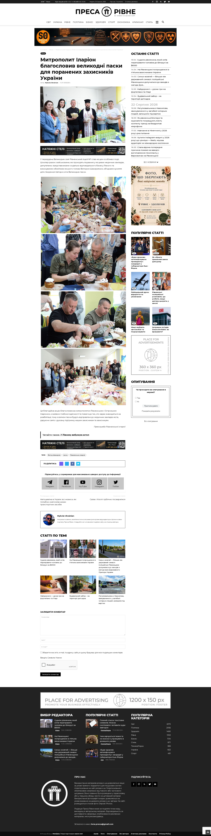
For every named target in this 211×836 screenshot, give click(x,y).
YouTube (83, 486)
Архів (96, 834)
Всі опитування (151, 421)
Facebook (66, 486)
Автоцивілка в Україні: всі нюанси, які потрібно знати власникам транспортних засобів (58, 502)
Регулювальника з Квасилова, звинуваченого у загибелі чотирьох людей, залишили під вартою (149, 111)
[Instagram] (157, 1)
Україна (57, 22)
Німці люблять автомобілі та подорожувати (138, 329)
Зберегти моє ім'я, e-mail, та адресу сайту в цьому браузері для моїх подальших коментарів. (82, 653)
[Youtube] (169, 1)
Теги (103, 834)
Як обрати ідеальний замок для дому (160, 259)
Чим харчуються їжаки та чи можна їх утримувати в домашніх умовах (112, 738)
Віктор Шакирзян (54, 455)
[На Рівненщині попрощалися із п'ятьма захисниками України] (82, 549)
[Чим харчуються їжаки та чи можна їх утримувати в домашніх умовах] (92, 739)
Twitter (116, 486)
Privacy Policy (165, 834)
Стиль (149, 22)
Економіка (123, 22)
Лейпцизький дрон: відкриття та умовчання (140, 294)
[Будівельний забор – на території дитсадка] (82, 585)
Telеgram (50, 486)
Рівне (67, 22)
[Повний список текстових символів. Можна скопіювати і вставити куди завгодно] (92, 723)
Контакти (153, 834)
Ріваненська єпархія (77, 455)
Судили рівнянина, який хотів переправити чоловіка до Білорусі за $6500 (52, 562)
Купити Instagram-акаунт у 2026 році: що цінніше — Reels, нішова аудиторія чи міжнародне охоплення (150, 140)
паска (65, 455)
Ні (138, 402)
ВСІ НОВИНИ (150, 162)
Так (138, 398)
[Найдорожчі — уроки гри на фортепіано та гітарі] (53, 585)
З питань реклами (131, 2)
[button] (157, 22)
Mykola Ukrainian (51, 83)
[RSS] (161, 1)
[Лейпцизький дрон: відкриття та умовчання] (140, 281)
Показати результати (151, 411)
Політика (78, 22)
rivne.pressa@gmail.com (102, 824)
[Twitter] (165, 1)
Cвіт (48, 22)
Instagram (99, 486)
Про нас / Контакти (116, 2)
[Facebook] (153, 1)
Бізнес (89, 22)
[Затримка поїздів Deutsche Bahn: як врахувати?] (161, 316)
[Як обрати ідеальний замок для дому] (161, 246)
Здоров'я (101, 22)
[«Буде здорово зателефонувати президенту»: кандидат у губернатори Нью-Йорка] (140, 246)
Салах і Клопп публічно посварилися (107, 499)
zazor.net (79, 834)
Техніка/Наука (137, 746)
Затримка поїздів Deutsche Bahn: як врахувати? (160, 329)
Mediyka (56, 834)
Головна (43, 50)
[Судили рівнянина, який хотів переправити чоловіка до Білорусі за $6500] (53, 549)
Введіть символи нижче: (51, 658)
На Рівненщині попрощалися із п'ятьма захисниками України (65, 738)
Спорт (111, 22)
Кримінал (137, 22)
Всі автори (124, 834)
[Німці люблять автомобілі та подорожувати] (140, 316)
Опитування (112, 834)
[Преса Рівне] (105, 11)
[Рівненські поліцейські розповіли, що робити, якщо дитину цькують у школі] (161, 281)
